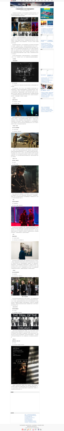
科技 (28, 0)
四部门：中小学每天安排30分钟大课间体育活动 (30, 414)
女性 (41, 0)
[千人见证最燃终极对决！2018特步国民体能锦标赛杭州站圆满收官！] (50, 35)
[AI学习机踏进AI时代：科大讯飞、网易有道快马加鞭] (44, 84)
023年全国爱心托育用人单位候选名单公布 (30, 417)
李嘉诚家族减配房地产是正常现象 (45, 81)
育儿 (38, 0)
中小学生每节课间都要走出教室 (28, 416)
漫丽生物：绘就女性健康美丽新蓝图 (45, 107)
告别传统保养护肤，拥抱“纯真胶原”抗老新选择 (46, 109)
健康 (35, 0)
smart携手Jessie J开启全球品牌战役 (45, 108)
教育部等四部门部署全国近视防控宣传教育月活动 (30, 415)
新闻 (25, 0)
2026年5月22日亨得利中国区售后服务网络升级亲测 (47, 45)
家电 (52, 0)
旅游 (45, 0)
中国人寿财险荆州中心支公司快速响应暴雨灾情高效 (47, 46)
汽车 (48, 0)
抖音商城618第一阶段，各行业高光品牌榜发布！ (47, 44)
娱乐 (31, 0)
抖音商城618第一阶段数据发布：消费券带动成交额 (47, 92)
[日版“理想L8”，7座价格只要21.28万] (50, 84)
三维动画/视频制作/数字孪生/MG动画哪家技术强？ (47, 93)
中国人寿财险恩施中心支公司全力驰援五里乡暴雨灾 (47, 28)
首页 (21, 0)
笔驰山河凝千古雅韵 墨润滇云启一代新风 (46, 43)
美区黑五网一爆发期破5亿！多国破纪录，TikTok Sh (47, 94)
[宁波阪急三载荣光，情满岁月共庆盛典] (44, 35)
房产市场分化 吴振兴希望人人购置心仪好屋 (46, 82)
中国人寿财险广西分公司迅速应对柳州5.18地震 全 (47, 47)
